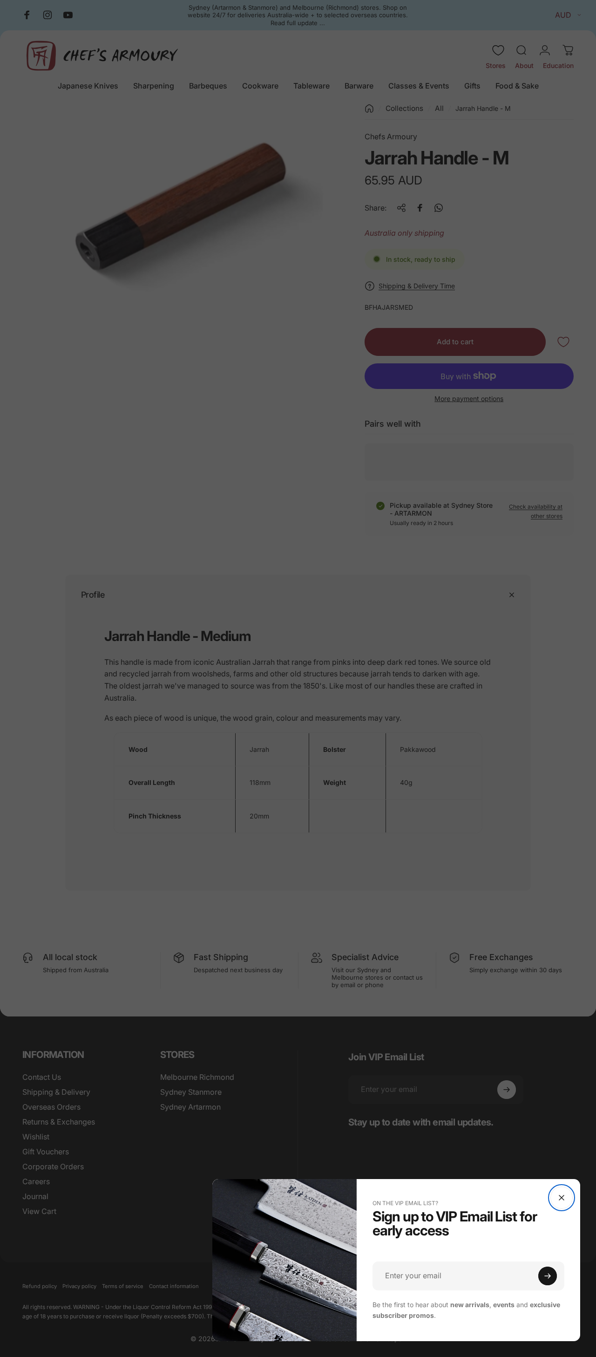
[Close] (561, 1198)
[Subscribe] (547, 1276)
